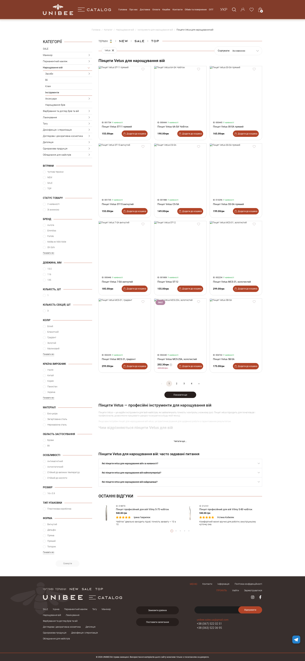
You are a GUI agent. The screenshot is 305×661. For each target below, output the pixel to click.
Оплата (156, 9)
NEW (123, 41)
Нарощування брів (55, 104)
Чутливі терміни (54, 589)
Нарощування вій (53, 67)
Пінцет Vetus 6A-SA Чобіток (172, 126)
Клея (48, 86)
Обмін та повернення (196, 9)
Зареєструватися (253, 590)
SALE (45, 48)
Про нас (133, 9)
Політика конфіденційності (248, 584)
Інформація (223, 584)
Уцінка (56, 609)
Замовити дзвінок (157, 610)
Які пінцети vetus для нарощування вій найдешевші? (130, 482)
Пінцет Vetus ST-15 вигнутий (118, 204)
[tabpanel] (138, 515)
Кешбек (166, 9)
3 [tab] (180, 531)
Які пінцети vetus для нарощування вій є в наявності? (130, 463)
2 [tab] (176, 531)
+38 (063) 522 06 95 (209, 627)
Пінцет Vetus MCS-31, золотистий (232, 281)
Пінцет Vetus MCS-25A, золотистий (177, 359)
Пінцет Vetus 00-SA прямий (228, 126)
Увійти (235, 590)
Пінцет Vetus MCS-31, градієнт (119, 359)
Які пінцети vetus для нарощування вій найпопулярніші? (131, 472)
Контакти (178, 9)
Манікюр (47, 55)
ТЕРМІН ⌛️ (105, 41)
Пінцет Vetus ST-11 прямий (117, 126)
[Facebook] (260, 597)
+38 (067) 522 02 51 (209, 623)
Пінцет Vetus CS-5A (168, 204)
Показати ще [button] (180, 395)
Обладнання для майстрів (57, 154)
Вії (46, 80)
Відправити (250, 610)
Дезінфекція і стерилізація (57, 129)
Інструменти (52, 92)
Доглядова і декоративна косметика (63, 136)
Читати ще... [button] (180, 441)
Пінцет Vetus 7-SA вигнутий (117, 281)
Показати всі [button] (48, 253)
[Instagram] (252, 597)
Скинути (67, 563)
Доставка (145, 9)
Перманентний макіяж (55, 61)
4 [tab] (184, 531)
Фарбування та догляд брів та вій (61, 111)
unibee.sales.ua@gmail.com (212, 619)
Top (155, 41)
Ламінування (50, 117)
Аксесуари (51, 98)
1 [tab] (171, 531)
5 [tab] (189, 531)
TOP (99, 589)
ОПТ (211, 9)
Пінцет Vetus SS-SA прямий (228, 204)
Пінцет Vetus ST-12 (167, 281)
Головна (122, 9)
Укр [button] (223, 9)
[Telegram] (296, 640)
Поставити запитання (157, 622)
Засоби (49, 73)
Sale (139, 41)
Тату (45, 123)
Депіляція (48, 142)
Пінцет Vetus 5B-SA (223, 359)
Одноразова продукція (55, 148)
